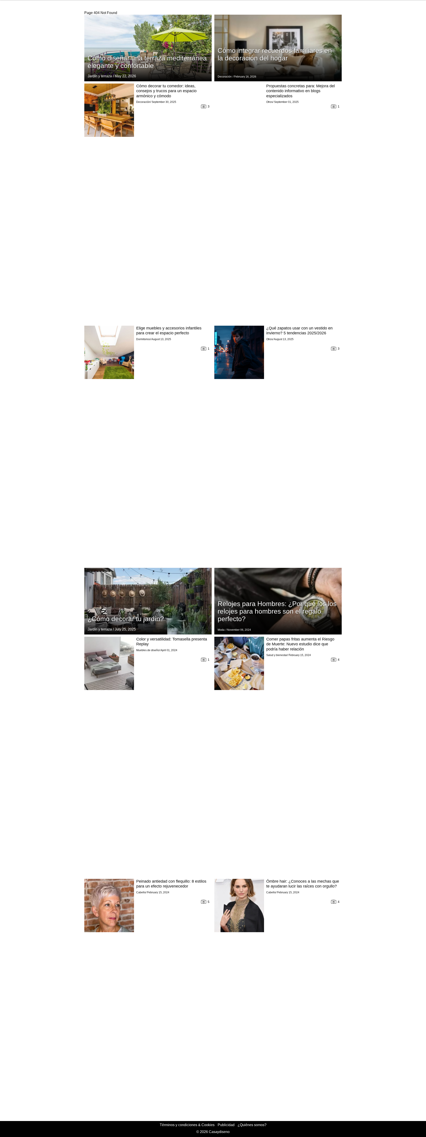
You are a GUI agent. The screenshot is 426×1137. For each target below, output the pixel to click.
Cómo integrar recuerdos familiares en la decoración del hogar (275, 54)
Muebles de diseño (147, 650)
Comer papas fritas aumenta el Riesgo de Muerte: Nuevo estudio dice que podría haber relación (300, 644)
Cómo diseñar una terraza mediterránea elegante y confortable (147, 61)
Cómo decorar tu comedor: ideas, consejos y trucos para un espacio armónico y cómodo (166, 91)
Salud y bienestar (276, 655)
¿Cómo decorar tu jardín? (126, 618)
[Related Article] (148, 48)
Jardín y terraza (100, 76)
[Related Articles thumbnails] (109, 203)
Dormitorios (143, 339)
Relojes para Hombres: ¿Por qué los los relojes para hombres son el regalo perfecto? (277, 611)
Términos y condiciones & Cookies (187, 1125)
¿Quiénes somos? (252, 1125)
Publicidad (226, 1125)
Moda (221, 629)
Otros (269, 102)
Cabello (141, 892)
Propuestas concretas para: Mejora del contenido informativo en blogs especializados (300, 91)
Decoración (225, 76)
